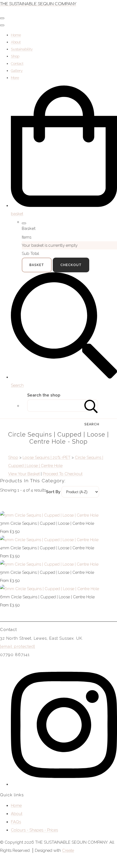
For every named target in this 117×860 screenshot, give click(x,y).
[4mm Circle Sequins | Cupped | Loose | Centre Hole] (49, 539)
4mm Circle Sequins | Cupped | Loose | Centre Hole (47, 547)
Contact (17, 64)
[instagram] (64, 784)
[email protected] (17, 646)
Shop (15, 56)
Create (68, 850)
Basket (36, 265)
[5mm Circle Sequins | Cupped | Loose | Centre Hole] (49, 564)
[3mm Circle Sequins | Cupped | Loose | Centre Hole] (49, 515)
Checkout (71, 265)
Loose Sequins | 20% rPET (46, 457)
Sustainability (22, 49)
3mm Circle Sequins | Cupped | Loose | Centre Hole (47, 523)
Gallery (17, 71)
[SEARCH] (91, 405)
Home (16, 35)
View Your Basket (24, 473)
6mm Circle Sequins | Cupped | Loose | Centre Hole (47, 596)
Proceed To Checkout (62, 473)
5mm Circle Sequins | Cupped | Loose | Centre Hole (47, 572)
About (16, 42)
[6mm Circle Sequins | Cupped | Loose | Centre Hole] (49, 588)
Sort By (53, 491)
